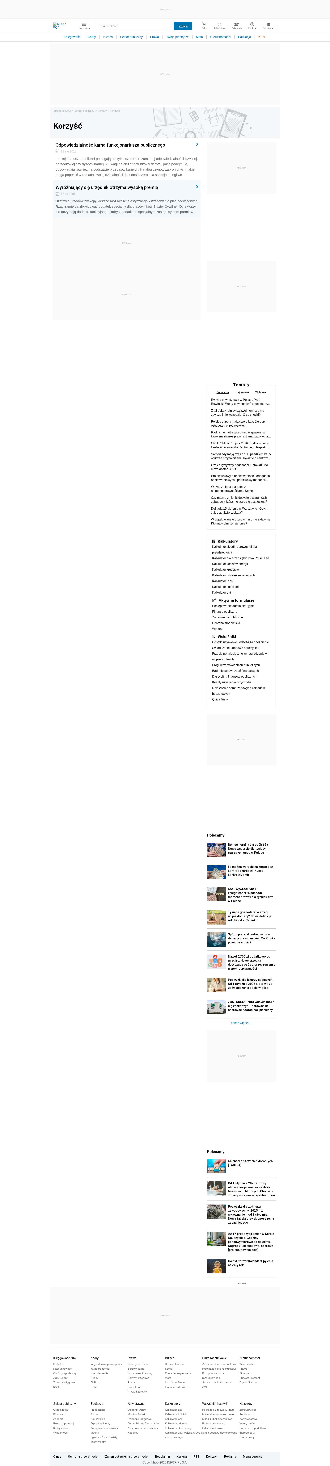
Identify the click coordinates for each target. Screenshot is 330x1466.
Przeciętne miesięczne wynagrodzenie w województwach (240, 656)
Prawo (154, 37)
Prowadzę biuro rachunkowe (219, 1368)
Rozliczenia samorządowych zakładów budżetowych (238, 690)
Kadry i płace (61, 1428)
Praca (131, 1382)
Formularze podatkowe (253, 1428)
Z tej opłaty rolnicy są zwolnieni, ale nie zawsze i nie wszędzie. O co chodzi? (237, 412)
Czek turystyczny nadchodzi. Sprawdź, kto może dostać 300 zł (239, 467)
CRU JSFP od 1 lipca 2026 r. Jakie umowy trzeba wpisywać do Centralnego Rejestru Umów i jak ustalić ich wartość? (240, 445)
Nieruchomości (220, 37)
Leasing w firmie (175, 1382)
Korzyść (115, 110)
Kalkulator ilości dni (225, 586)
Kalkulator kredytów (225, 569)
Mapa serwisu (253, 1456)
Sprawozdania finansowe (217, 1382)
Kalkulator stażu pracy (178, 1428)
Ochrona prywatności (83, 1456)
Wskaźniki (227, 636)
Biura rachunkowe (214, 1358)
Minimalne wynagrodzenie (218, 1414)
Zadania (58, 1418)
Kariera (182, 1456)
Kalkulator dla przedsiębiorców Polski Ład (240, 558)
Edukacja (244, 37)
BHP (93, 1382)
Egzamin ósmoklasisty (104, 1437)
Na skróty (245, 1403)
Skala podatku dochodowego (219, 1432)
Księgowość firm (64, 1358)
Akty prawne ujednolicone (143, 1428)
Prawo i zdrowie (137, 1391)
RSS (196, 1456)
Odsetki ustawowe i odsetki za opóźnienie (240, 642)
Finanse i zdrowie (175, 1387)
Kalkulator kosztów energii (230, 564)
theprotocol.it (247, 1432)
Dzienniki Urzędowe (140, 1418)
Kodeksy (133, 1432)
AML (205, 1387)
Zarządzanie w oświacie (105, 1428)
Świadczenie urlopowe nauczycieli (235, 647)
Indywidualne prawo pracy (106, 1364)
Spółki (168, 1368)
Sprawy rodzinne (138, 1364)
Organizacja (60, 1409)
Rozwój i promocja (64, 1423)
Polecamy (215, 1151)
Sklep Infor (134, 1387)
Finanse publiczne (224, 611)
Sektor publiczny (131, 37)
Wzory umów (247, 1423)
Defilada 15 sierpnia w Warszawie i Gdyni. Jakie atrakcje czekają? (239, 510)
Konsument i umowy (140, 1373)
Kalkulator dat (221, 592)
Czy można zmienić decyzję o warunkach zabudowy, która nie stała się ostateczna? (239, 499)
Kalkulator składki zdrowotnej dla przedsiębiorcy (234, 549)
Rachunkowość (62, 1368)
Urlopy (94, 1377)
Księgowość (72, 37)
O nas (57, 1456)
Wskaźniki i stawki (214, 1403)
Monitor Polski (136, 1414)
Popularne (223, 392)
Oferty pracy (246, 1437)
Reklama (230, 1456)
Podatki (57, 1364)
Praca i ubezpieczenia (178, 1373)
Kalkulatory (228, 541)
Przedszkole (98, 1409)
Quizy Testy (220, 699)
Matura (95, 1432)
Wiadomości (246, 1364)
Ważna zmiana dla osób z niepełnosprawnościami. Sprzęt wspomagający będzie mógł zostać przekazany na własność (234, 489)
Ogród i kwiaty (248, 1382)
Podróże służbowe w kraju (218, 1409)
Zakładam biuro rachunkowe (219, 1364)
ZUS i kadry (60, 1377)
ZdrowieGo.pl (247, 1409)
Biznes (108, 37)
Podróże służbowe (213, 1423)
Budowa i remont (249, 1377)
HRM (94, 1387)
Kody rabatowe (248, 1418)
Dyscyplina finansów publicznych (234, 676)
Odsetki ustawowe (213, 1428)
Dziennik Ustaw (137, 1409)
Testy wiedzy (98, 1441)
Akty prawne (136, 1403)
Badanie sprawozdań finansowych (235, 670)
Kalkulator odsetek (176, 1423)
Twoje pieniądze (177, 37)
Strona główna (62, 110)
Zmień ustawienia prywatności (126, 1456)
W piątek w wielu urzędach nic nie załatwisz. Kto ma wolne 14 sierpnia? (241, 521)
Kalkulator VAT (174, 1418)
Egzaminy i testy (100, 1423)
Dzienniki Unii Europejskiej (143, 1423)
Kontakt (212, 1456)
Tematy (102, 110)
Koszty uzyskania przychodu (231, 682)
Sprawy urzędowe (138, 1377)
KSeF (262, 37)
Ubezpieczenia (99, 1373)
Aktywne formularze (236, 600)
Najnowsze (242, 392)
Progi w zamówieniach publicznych (236, 665)
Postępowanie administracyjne (233, 606)
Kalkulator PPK (222, 581)
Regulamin (162, 1456)
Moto (199, 37)
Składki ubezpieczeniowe (217, 1418)
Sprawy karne (136, 1368)
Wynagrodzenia (100, 1368)
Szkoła (95, 1414)
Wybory (217, 628)
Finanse (244, 1373)
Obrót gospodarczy (64, 1373)
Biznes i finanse (174, 1364)
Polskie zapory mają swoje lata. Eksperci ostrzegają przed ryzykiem (238, 423)
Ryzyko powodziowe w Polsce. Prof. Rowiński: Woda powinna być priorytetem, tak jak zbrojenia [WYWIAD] (239, 402)
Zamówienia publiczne (227, 617)
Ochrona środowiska (226, 623)
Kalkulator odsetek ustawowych (233, 575)
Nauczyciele (98, 1418)
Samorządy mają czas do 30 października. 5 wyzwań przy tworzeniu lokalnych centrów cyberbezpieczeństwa (241, 456)
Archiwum (245, 1414)
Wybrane (260, 392)
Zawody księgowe (64, 1382)
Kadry (92, 37)
